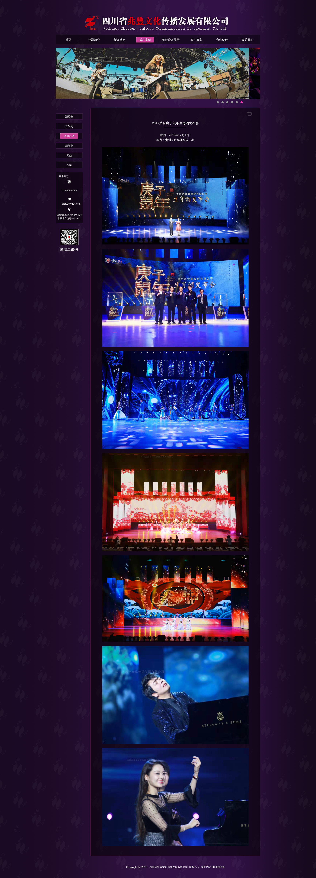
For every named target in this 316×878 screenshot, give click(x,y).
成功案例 (145, 39)
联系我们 (247, 39)
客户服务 (196, 39)
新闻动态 (119, 39)
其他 (69, 155)
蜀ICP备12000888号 (213, 867)
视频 (69, 165)
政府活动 (69, 135)
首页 (68, 39)
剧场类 (69, 145)
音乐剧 (69, 126)
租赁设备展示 (171, 39)
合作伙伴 (222, 39)
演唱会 (69, 116)
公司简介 (94, 39)
